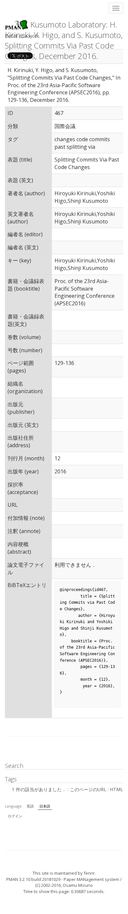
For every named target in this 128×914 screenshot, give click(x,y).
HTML (116, 789)
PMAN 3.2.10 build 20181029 (33, 879)
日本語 (44, 806)
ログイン (15, 815)
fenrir (89, 873)
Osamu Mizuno (78, 885)
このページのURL (88, 789)
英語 (30, 806)
